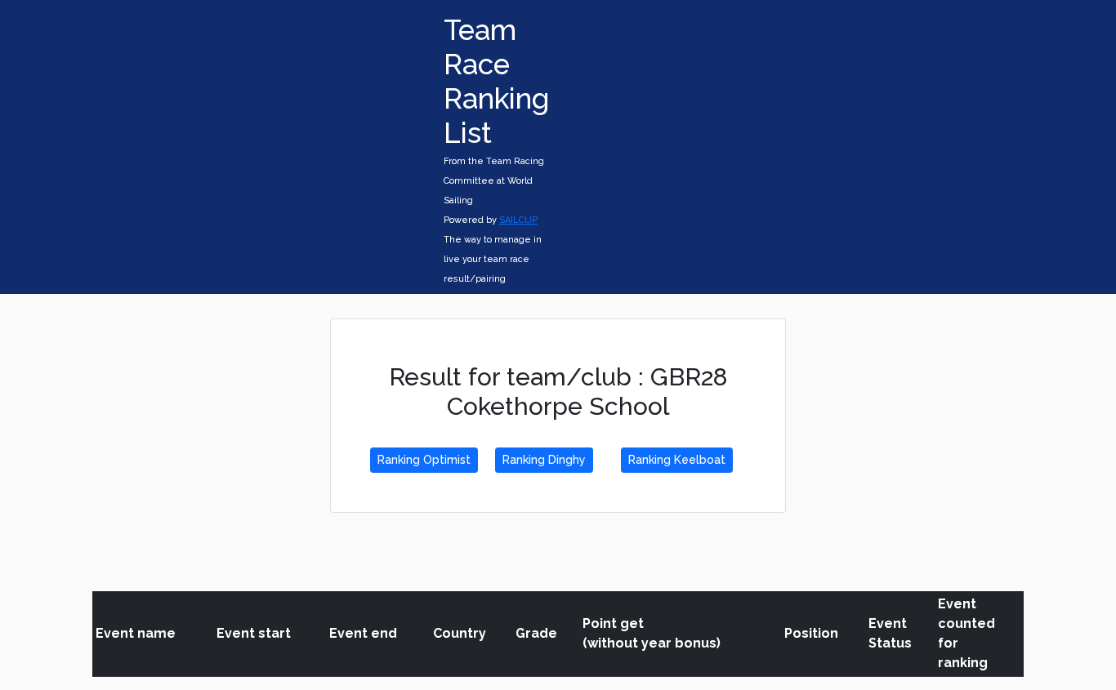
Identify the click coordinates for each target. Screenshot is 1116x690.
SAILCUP (518, 220)
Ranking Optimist (424, 459)
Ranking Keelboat (676, 459)
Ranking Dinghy (544, 459)
